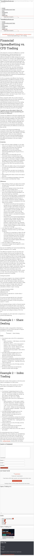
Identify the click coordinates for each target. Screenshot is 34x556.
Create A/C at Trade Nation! (17, 480)
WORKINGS (5, 12)
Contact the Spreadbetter (8, 554)
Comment (2, 457)
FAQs (3, 11)
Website (2, 465)
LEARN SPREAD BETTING (8, 9)
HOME (3, 8)
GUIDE (3, 14)
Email (2, 462)
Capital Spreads (6, 441)
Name (2, 460)
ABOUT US (4, 15)
